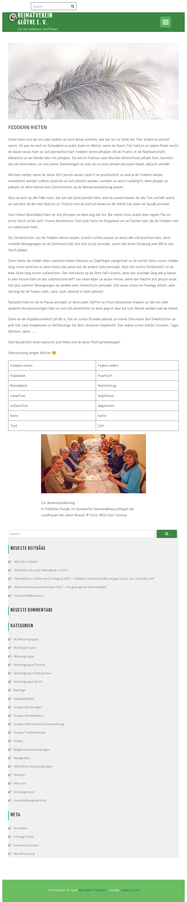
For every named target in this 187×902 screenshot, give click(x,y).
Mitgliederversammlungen (32, 749)
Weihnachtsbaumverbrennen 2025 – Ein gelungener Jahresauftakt (60, 586)
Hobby (18, 740)
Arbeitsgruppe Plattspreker (33, 673)
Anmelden (21, 828)
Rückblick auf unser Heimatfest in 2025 (41, 570)
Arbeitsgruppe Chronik (29, 664)
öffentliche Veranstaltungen (33, 766)
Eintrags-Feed (24, 836)
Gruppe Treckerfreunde (30, 732)
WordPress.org (24, 853)
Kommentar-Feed (26, 845)
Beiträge (20, 689)
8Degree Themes (93, 890)
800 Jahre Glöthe (26, 561)
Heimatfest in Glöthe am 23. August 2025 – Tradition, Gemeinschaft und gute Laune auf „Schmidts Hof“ (84, 578)
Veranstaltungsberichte (30, 800)
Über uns (20, 783)
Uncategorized (24, 791)
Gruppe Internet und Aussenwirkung (39, 723)
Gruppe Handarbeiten (29, 715)
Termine (19, 774)
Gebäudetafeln (24, 698)
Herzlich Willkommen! (29, 595)
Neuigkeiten (22, 757)
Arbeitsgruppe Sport (28, 681)
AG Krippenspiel (25, 647)
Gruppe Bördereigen (28, 707)
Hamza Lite (130, 890)
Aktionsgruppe (24, 656)
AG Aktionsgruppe (26, 639)
